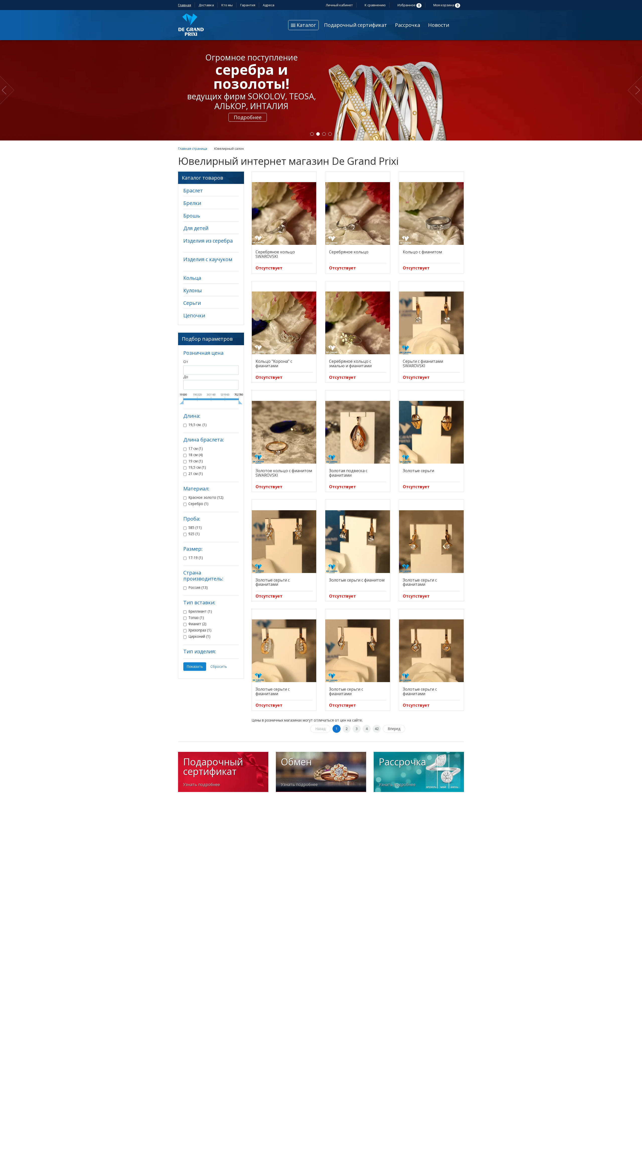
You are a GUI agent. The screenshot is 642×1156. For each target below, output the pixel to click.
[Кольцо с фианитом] (431, 213)
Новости (438, 25)
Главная (184, 5)
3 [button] (324, 134)
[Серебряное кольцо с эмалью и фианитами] (357, 323)
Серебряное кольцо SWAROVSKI (275, 254)
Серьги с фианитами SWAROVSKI (423, 363)
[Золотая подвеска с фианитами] (357, 432)
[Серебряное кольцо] (357, 213)
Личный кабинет (339, 5)
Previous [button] (8, 90)
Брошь (191, 215)
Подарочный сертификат (355, 25)
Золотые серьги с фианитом (356, 580)
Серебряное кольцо (348, 252)
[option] (321, 90)
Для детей (195, 228)
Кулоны (192, 290)
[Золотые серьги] (431, 432)
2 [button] (318, 134)
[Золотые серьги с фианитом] (357, 541)
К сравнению (375, 5)
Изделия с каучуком (207, 259)
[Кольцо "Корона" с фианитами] (284, 323)
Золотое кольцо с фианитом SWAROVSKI (284, 473)
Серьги (192, 303)
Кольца (192, 277)
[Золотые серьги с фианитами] (284, 541)
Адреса (269, 5)
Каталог (305, 25)
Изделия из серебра (208, 240)
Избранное (408, 5)
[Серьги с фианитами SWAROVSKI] (431, 323)
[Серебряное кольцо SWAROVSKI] (284, 213)
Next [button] (635, 90)
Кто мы (227, 5)
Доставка (206, 5)
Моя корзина (445, 5)
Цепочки (194, 315)
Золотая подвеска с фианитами (348, 473)
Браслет (193, 190)
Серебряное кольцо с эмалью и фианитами (350, 363)
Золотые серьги (418, 470)
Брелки (192, 203)
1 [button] (312, 134)
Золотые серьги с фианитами (273, 582)
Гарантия (247, 5)
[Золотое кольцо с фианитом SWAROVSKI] (284, 432)
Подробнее (248, 117)
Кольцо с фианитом (422, 252)
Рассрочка (407, 25)
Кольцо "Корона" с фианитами (274, 363)
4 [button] (330, 134)
